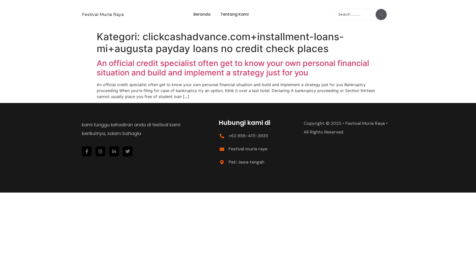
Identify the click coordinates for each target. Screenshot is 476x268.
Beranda (201, 14)
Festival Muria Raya (103, 14)
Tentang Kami (234, 14)
